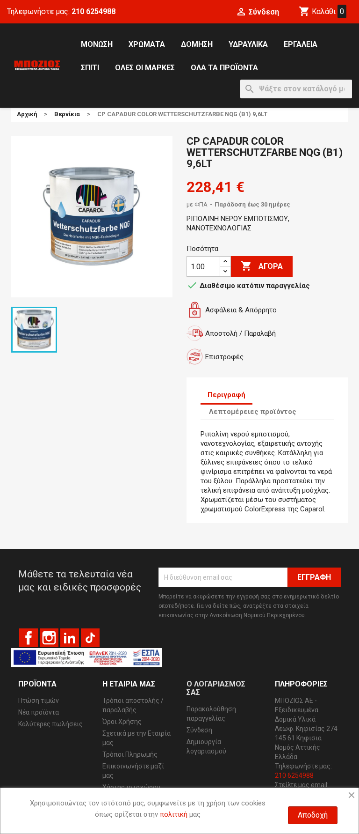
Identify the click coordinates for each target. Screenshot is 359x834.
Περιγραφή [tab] (226, 395)
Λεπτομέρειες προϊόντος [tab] (252, 411)
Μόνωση (97, 44)
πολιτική (173, 814)
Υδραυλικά (248, 44)
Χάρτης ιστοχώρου (131, 787)
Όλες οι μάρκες (145, 67)
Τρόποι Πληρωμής (130, 754)
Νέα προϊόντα (38, 712)
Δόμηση (197, 44)
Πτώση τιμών (38, 700)
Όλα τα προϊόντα (224, 67)
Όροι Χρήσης (122, 721)
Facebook (28, 637)
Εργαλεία (300, 44)
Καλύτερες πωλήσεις (50, 724)
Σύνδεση (199, 730)
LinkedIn (69, 637)
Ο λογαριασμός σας (216, 688)
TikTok (90, 637)
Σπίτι (90, 67)
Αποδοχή (313, 815)
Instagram (49, 637)
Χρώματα (147, 44)
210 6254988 (93, 11)
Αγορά (262, 266)
